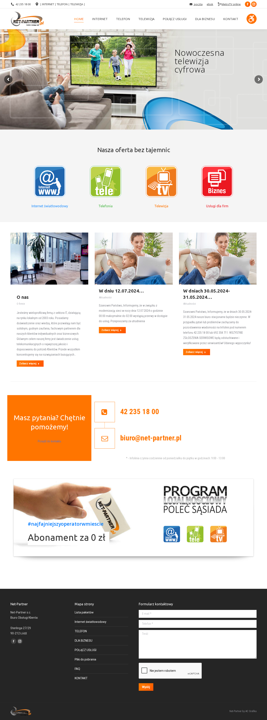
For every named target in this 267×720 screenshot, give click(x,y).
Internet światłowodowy (90, 621)
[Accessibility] (252, 19)
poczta (198, 4)
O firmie (21, 303)
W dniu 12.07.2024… (121, 290)
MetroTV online (231, 4)
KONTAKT (81, 678)
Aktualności (105, 297)
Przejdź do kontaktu (49, 441)
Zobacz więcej (27, 363)
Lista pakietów (84, 612)
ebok (210, 4)
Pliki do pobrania (85, 659)
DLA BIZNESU (83, 640)
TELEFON (81, 631)
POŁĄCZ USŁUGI (85, 650)
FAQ (77, 668)
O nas (23, 297)
